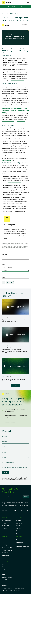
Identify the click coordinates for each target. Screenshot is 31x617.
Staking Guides (14, 14)
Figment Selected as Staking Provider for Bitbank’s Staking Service (15, 321)
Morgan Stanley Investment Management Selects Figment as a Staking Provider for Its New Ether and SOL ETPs (14, 350)
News (8, 14)
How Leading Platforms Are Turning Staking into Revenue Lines (13, 380)
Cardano (4, 14)
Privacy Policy (5, 479)
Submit (5, 472)
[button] (28, 2)
